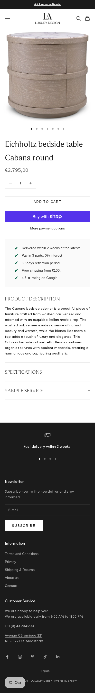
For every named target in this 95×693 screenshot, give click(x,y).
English (45, 670)
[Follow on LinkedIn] (58, 656)
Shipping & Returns (20, 570)
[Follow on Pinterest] (32, 656)
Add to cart (47, 202)
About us (12, 578)
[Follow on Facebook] (7, 656)
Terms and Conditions (21, 554)
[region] (47, 441)
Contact (11, 586)
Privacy (10, 562)
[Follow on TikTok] (45, 656)
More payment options (47, 228)
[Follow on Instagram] (20, 656)
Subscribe (24, 526)
